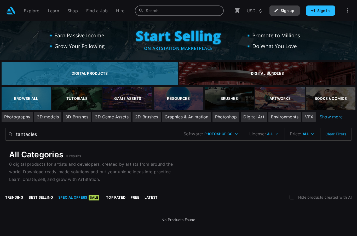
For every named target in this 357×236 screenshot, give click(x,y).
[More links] (347, 10)
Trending (14, 197)
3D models (48, 116)
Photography (17, 116)
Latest (151, 197)
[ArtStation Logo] (10, 11)
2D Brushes (146, 116)
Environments (285, 116)
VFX (309, 116)
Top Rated (115, 197)
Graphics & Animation (186, 116)
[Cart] (237, 10)
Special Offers (78, 197)
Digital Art (253, 116)
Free (135, 197)
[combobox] (179, 10)
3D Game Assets (112, 116)
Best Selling (41, 197)
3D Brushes (76, 116)
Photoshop (226, 116)
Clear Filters (335, 134)
